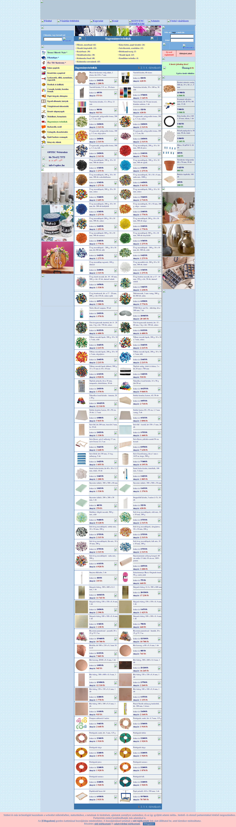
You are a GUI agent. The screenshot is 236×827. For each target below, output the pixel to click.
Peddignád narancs (140, 762)
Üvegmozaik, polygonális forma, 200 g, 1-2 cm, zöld (103, 117)
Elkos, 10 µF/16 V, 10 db (185, 146)
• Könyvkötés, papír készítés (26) (131, 44)
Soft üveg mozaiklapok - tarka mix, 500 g (102, 556)
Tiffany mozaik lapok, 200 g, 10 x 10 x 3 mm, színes (147, 338)
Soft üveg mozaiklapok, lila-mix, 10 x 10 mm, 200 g (103, 542)
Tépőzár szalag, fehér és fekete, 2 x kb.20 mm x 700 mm (146, 367)
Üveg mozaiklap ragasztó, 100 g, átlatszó (101, 263)
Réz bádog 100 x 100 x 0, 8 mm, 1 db (146, 690)
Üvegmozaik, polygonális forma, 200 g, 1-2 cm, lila (147, 132)
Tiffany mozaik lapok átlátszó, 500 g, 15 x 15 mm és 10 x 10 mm (103, 367)
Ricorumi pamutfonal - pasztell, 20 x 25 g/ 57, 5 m (103, 631)
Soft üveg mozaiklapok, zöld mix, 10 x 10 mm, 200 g (147, 513)
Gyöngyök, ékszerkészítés (57, 132)
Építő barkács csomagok (57, 137)
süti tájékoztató (102, 823)
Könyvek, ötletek (54, 142)
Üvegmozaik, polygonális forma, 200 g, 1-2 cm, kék (103, 146)
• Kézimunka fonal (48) (85, 58)
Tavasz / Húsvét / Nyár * (57, 52)
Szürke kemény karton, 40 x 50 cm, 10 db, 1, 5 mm (102, 411)
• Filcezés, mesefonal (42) (86, 44)
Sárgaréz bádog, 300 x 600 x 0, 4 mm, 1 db (101, 588)
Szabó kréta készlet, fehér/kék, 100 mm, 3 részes (146, 469)
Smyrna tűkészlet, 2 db (97, 572)
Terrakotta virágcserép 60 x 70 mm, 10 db (185, 160)
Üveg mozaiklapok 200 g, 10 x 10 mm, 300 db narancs (102, 234)
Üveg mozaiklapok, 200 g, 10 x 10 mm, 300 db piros (146, 146)
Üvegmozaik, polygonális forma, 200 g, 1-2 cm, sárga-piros (103, 132)
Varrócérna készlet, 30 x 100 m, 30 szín (146, 88)
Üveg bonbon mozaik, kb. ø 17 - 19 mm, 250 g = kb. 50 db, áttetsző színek (146, 279)
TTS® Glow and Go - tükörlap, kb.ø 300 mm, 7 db (146, 309)
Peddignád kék (138, 776)
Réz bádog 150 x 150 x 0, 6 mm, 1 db (102, 690)
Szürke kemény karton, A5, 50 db (146, 395)
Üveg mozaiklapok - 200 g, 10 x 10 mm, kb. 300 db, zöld (146, 248)
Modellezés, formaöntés (56, 116)
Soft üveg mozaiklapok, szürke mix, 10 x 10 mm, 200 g (102, 527)
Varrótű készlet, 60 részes (142, 72)
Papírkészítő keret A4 (97, 791)
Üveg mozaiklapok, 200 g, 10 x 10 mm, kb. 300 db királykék (102, 205)
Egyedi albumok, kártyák (57, 101)
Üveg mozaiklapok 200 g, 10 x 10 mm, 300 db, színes (102, 219)
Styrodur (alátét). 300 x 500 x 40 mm (103, 483)
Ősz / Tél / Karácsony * (56, 62)
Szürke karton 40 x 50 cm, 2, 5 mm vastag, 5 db (146, 411)
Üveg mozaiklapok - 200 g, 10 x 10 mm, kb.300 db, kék (102, 248)
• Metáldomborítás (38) (85, 55)
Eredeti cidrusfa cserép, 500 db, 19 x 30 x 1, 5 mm (186, 84)
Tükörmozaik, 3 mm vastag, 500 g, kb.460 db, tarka (146, 294)
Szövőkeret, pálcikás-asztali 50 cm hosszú (146, 440)
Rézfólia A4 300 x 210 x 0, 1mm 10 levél (103, 646)
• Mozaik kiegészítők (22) (86, 48)
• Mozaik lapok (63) (126, 55)
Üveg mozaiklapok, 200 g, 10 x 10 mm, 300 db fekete (102, 161)
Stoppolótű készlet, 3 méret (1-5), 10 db (147, 498)
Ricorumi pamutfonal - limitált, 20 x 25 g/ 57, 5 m (146, 631)
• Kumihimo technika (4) (128, 58)
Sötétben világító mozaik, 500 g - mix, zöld (101, 513)
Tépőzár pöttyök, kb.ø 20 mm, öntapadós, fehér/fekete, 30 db (100, 382)
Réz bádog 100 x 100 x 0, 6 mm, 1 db (102, 704)
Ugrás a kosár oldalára (185, 73)
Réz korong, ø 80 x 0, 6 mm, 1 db (146, 645)
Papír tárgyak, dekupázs (57, 96)
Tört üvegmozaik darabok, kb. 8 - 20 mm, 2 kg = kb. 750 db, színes (103, 323)
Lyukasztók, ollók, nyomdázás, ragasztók (60, 78)
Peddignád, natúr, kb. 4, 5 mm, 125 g (147, 718)
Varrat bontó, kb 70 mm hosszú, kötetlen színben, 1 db (145, 102)
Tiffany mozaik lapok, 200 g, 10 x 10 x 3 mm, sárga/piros (103, 352)
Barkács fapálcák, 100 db (185, 175)
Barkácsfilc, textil (54, 126)
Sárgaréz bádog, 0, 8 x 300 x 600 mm (147, 587)
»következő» (154, 67)
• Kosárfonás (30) (83, 51)
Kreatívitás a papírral (56, 73)
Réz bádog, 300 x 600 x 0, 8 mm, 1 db (146, 661)
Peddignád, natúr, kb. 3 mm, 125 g (102, 733)
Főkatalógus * (53, 57)
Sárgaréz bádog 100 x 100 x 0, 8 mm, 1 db (103, 617)
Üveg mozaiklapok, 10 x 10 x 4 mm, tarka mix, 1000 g (147, 175)
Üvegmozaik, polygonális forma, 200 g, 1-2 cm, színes (147, 117)
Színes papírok (53, 67)
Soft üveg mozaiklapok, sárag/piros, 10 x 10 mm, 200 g (146, 527)
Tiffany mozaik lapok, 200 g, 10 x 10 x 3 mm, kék (147, 352)
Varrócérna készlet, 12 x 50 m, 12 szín (102, 102)
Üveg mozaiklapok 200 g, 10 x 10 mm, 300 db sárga (146, 219)
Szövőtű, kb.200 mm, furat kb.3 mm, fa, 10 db (103, 425)
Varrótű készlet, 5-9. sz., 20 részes (102, 87)
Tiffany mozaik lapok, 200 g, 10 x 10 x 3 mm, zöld (103, 338)
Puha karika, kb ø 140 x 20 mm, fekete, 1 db (185, 117)
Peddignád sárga (95, 747)
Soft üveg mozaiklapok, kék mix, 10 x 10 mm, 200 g (147, 542)
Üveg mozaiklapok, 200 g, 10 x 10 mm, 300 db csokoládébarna (102, 175)
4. (147, 67)
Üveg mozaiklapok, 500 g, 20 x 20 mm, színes (102, 190)
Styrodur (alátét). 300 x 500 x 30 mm (147, 483)
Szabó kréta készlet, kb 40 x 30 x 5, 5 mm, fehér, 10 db (103, 469)
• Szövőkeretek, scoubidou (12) (130, 48)
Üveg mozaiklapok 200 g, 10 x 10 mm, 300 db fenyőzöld (146, 234)
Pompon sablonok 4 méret (99, 718)
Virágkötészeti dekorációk (58, 106)
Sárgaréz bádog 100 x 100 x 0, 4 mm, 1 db (147, 617)
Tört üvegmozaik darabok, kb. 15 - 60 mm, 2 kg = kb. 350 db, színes (146, 323)
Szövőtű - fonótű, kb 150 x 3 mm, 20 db (147, 425)
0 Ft (192, 67)
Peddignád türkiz (139, 733)
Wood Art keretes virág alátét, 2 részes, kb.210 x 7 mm (101, 73)
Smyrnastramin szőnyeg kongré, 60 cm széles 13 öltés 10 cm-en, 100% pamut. (146, 558)
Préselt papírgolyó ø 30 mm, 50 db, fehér (186, 131)
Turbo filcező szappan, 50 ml (100, 308)
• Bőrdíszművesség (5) (127, 51)
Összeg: (186, 68)
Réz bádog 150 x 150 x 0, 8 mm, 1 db (146, 675)
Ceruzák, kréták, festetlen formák (58, 90)
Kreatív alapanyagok (56, 111)
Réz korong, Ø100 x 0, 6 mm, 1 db (102, 660)
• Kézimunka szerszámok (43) (88, 61)
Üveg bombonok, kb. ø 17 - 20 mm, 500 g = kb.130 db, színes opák (103, 294)
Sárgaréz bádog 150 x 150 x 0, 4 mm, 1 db (147, 602)
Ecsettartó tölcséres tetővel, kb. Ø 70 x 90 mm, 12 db (185, 101)
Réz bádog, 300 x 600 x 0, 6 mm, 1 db (102, 675)
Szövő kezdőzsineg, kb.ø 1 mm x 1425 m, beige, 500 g (145, 454)
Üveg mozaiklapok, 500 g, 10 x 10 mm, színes (146, 190)
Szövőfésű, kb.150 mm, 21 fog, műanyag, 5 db (101, 454)
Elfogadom (149, 824)
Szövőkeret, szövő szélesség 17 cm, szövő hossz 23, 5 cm (102, 440)
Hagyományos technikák (57, 121)
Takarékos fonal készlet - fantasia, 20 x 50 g (103, 396)
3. (144, 67)
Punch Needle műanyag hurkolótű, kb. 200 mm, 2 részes (146, 704)
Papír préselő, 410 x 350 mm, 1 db (146, 791)
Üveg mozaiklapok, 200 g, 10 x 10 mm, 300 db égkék (146, 161)
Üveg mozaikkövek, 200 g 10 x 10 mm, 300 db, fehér (146, 263)
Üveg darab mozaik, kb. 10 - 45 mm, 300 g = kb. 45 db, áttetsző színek (103, 277)
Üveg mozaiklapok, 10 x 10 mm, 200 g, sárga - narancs (147, 205)
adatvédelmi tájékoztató (127, 823)
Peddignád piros (95, 762)
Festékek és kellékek (55, 84)
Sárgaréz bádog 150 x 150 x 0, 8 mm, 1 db (103, 602)
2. (142, 67)
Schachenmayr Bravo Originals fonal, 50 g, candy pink (147, 573)
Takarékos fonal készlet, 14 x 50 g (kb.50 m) (146, 382)
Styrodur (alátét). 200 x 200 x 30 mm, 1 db (101, 498)
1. (139, 67)
